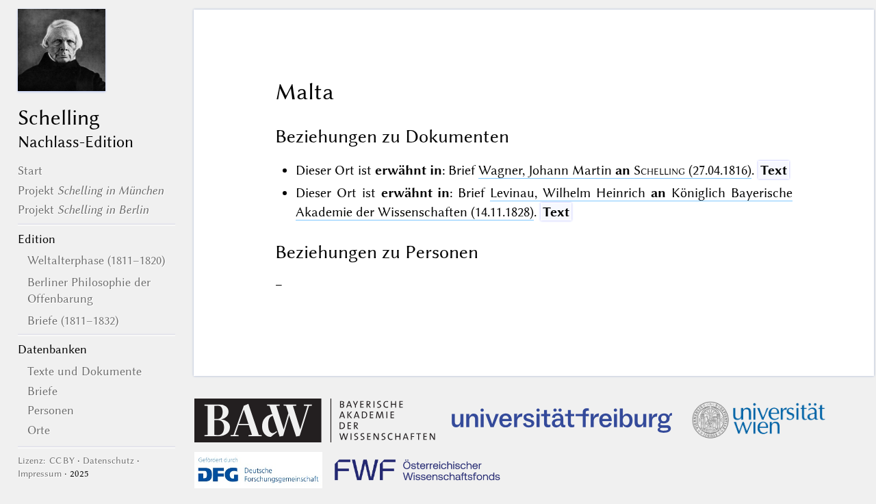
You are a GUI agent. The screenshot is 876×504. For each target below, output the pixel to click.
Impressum (40, 473)
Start (30, 170)
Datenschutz (108, 460)
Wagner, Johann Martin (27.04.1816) (614, 170)
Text (773, 170)
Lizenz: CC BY (46, 460)
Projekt (91, 190)
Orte (38, 430)
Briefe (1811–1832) (72, 320)
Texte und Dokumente (84, 371)
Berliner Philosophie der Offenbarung (89, 290)
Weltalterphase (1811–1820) (96, 260)
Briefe (42, 391)
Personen (50, 410)
